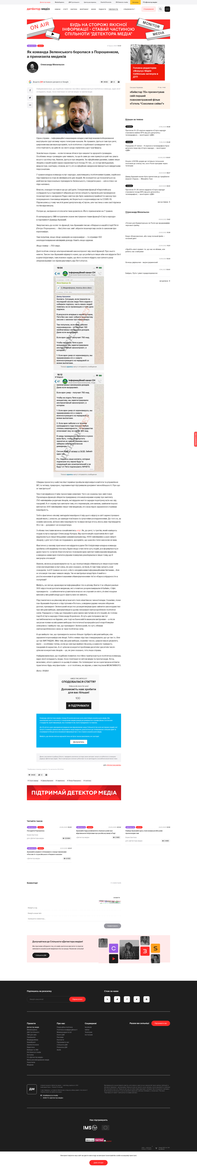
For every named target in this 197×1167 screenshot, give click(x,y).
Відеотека (31, 1047)
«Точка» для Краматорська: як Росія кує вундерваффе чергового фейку (147, 224)
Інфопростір (113, 9)
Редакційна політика (65, 1027)
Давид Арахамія (47, 781)
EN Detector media (122, 2)
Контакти (60, 1040)
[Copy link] (30, 105)
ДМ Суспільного (74, 2)
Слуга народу (33, 781)
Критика (73, 9)
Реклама (60, 1037)
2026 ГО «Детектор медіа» (53, 1098)
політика (88, 781)
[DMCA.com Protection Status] (90, 1141)
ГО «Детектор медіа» (150, 2)
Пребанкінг (31, 1037)
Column (40, 46)
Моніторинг (84, 9)
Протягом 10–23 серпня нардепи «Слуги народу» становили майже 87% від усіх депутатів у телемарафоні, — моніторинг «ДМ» (145, 132)
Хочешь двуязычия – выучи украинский (141, 262)
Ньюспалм (31, 1062)
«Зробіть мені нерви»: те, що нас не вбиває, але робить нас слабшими (145, 250)
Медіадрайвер (32, 1040)
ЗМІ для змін (31, 1035)
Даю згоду (98, 1163)
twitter (87, 1030)
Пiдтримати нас (161, 1023)
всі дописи (164, 281)
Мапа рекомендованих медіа (38, 1060)
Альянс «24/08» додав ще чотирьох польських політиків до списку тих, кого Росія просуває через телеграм (146, 163)
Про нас (61, 1023)
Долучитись (78, 742)
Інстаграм (89, 1035)
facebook (88, 1027)
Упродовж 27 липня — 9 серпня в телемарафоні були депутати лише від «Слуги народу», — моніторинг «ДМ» (147, 148)
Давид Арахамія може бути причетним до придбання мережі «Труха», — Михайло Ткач (147, 177)
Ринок (93, 9)
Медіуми (30, 1065)
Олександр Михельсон (52, 64)
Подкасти (102, 9)
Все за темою (163, 202)
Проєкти (31, 1023)
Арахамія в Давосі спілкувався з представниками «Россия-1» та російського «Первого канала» (46, 853)
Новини (57, 9)
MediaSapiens (59, 2)
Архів (59, 1050)
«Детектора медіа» (113, 765)
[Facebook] (30, 90)
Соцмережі (91, 1023)
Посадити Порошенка (35, 831)
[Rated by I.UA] (108, 1141)
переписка (61, 781)
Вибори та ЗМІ (32, 1050)
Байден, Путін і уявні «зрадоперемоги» (141, 273)
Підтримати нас (63, 1042)
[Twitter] (30, 98)
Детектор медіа (45, 2)
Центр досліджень (90, 2)
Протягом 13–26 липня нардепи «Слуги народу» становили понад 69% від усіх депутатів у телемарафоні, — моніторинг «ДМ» (145, 192)
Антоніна (135, 2)
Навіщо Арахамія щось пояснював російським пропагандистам (143, 832)
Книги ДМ (61, 1035)
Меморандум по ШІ (64, 1032)
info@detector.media (50, 1095)
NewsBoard (31, 1042)
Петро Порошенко (75, 781)
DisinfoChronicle (106, 2)
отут (79, 530)
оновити (116, 898)
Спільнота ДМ (41, 955)
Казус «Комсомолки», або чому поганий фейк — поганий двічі (145, 237)
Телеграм (88, 1032)
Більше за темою (134, 119)
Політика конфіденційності (67, 1030)
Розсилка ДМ (62, 1047)
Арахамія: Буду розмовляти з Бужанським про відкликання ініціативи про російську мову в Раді (95, 832)
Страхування (149, 9)
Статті (65, 9)
